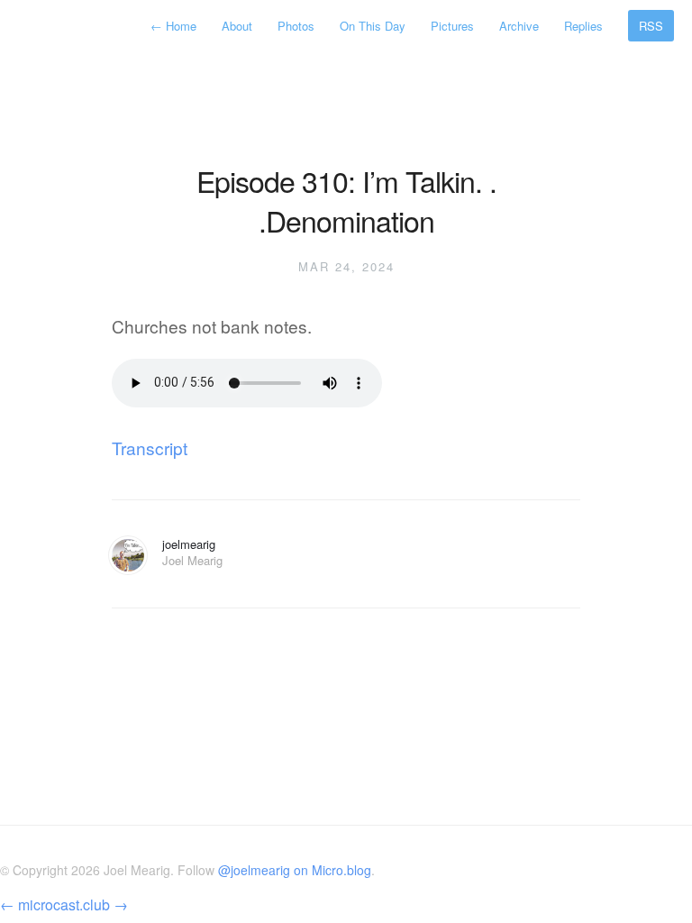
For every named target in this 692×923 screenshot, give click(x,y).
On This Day (372, 25)
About (237, 25)
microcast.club (64, 904)
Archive (519, 25)
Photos (296, 25)
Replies (583, 25)
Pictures (452, 25)
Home (175, 25)
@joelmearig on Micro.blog (294, 870)
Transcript (149, 447)
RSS (651, 25)
